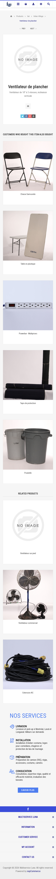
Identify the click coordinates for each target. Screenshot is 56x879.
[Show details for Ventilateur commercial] (28, 595)
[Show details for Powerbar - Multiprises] (28, 305)
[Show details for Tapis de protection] (28, 375)
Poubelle (28, 473)
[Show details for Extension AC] (28, 664)
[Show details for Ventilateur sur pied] (28, 525)
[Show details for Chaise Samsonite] (28, 166)
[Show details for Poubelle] (28, 445)
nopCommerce (33, 871)
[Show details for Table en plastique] (28, 236)
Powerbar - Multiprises (28, 333)
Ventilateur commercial (28, 623)
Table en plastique (28, 264)
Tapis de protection (28, 403)
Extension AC (28, 693)
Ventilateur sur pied (28, 553)
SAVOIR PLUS (27, 790)
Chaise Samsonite (28, 194)
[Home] (11, 16)
